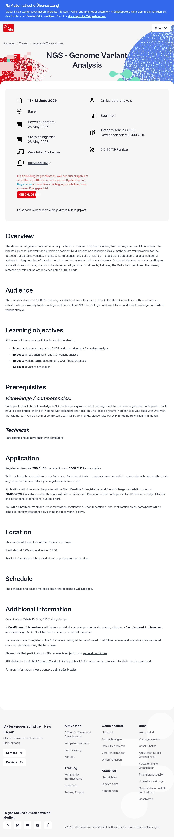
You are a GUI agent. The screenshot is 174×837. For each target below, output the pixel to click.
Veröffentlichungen (113, 752)
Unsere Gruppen (112, 759)
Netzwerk (108, 732)
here (19, 415)
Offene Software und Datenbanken (78, 734)
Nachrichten (109, 777)
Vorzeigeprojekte (149, 739)
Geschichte (146, 799)
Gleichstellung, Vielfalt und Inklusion (152, 790)
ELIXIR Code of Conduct (44, 661)
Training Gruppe (74, 792)
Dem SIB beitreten (113, 746)
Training (23, 43)
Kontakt (70, 757)
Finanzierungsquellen (151, 774)
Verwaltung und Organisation (148, 765)
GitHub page (69, 270)
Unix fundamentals (124, 415)
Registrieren (24, 184)
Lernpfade (71, 785)
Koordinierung (73, 750)
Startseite (8, 43)
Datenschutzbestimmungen (144, 827)
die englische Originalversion (87, 16)
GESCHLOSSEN (27, 194)
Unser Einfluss (147, 746)
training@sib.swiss (64, 669)
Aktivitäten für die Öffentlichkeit (150, 755)
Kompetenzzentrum (77, 743)
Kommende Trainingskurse (48, 43)
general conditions (95, 653)
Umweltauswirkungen (152, 781)
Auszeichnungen (112, 739)
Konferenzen (110, 790)
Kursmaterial (38, 163)
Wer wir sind (146, 732)
